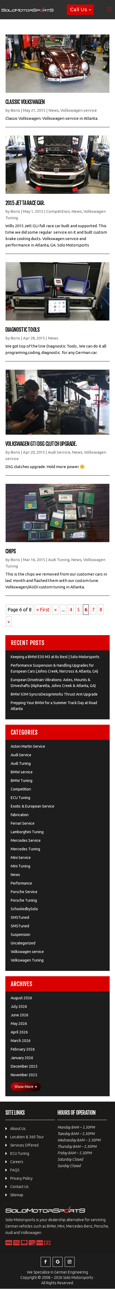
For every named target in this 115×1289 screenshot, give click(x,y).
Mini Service (21, 857)
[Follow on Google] (58, 1262)
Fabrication (20, 815)
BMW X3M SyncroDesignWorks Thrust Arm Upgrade (54, 694)
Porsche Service (24, 892)
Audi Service (59, 452)
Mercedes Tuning (25, 849)
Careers (16, 1162)
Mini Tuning (20, 866)
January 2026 (22, 1058)
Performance (21, 883)
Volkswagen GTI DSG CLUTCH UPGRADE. (41, 444)
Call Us (78, 10)
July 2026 (19, 1006)
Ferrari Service (22, 823)
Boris (15, 110)
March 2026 (20, 1041)
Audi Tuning (59, 559)
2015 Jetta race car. (24, 203)
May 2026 (19, 1023)
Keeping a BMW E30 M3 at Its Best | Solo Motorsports (55, 657)
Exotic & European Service (32, 806)
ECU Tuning (20, 798)
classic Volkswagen (25, 102)
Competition (58, 211)
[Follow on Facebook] (46, 1262)
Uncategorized (23, 943)
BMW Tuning (21, 780)
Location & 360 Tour (27, 1137)
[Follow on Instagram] (70, 1262)
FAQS (14, 1170)
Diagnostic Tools (22, 329)
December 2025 (24, 1066)
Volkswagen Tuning (27, 960)
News (53, 110)
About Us (18, 1128)
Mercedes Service (26, 840)
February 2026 (23, 1049)
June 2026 (19, 1015)
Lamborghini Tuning (27, 832)
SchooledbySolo (24, 909)
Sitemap (16, 1195)
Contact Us (19, 1186)
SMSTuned (20, 917)
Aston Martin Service (28, 746)
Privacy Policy (21, 1178)
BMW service (22, 772)
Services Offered (24, 1145)
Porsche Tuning (24, 900)
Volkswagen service (78, 110)
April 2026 (19, 1032)
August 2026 (21, 998)
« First (42, 609)
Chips (10, 551)
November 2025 (24, 1075)
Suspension (20, 934)
